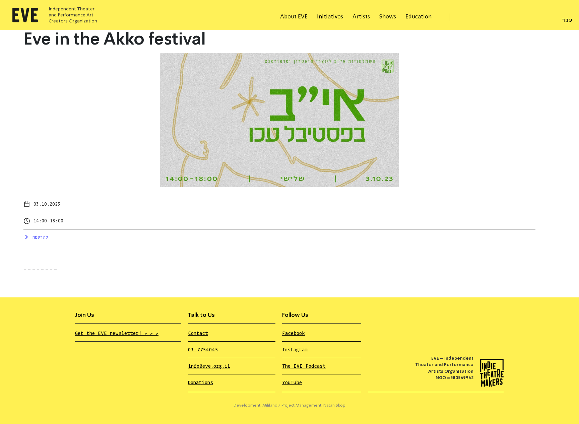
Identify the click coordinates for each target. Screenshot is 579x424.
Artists (361, 17)
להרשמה (40, 237)
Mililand (269, 406)
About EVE (294, 17)
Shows (387, 17)
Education (418, 17)
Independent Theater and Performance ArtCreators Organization (73, 15)
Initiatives (330, 17)
